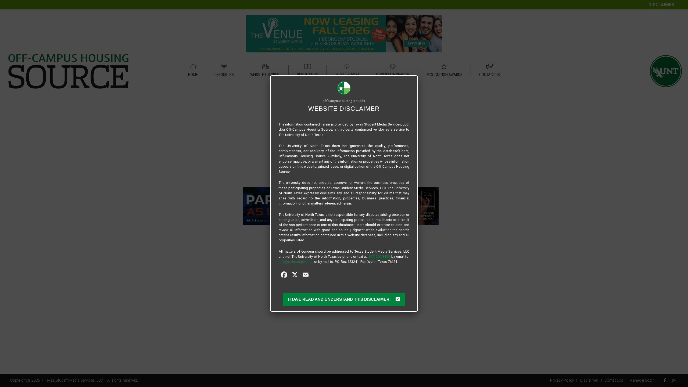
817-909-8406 (379, 257)
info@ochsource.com (296, 262)
